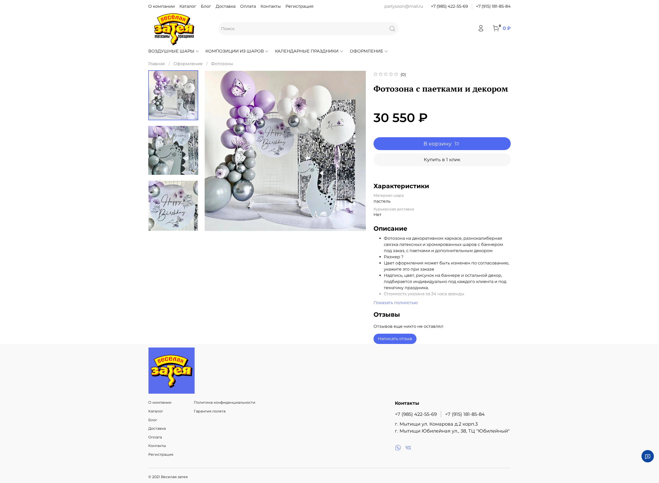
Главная (156, 63)
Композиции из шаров (234, 51)
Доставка (226, 6)
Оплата (248, 6)
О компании (161, 6)
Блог (206, 6)
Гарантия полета (210, 411)
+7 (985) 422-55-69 (449, 6)
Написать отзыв (395, 338)
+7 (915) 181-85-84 (493, 6)
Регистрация (299, 6)
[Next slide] (355, 151)
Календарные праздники (307, 51)
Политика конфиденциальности (224, 402)
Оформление (366, 51)
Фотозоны (222, 63)
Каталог (187, 6)
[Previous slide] (215, 151)
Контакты (271, 6)
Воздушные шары (171, 51)
